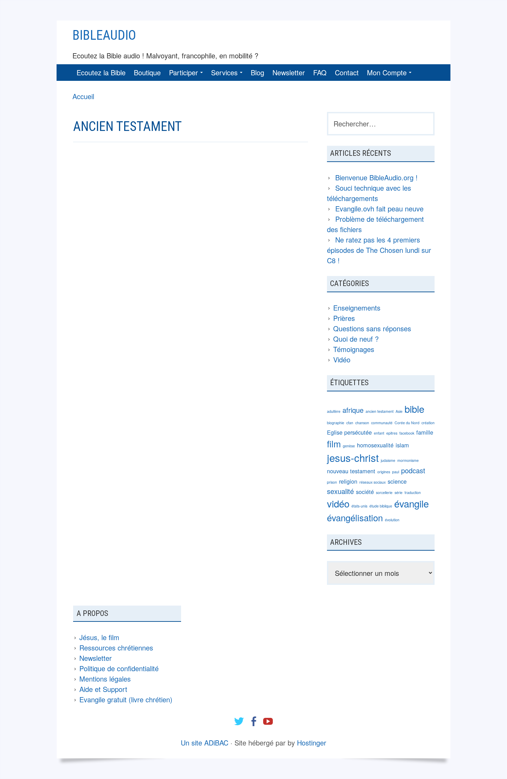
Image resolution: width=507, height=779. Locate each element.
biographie (335, 422)
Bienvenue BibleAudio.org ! (376, 177)
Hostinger (311, 743)
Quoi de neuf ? (356, 339)
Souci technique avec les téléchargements (369, 193)
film (334, 443)
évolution (392, 519)
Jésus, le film (99, 637)
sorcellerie (384, 492)
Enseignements (356, 308)
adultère (333, 411)
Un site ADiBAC (204, 743)
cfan (349, 422)
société (365, 491)
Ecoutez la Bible (101, 72)
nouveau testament (351, 471)
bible (414, 409)
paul (395, 471)
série (398, 492)
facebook (406, 433)
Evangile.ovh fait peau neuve (379, 208)
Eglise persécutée (349, 432)
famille (424, 432)
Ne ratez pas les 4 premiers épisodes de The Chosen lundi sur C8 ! (379, 250)
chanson (362, 422)
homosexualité (375, 445)
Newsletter (288, 72)
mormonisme (408, 460)
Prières (344, 318)
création (428, 422)
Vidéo (341, 359)
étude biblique (380, 506)
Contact (347, 72)
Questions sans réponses (372, 328)
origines (383, 471)
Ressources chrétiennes (116, 648)
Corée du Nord (407, 422)
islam (402, 445)
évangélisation (355, 517)
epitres (391, 433)
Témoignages (353, 349)
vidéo (338, 503)
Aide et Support (103, 689)
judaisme (388, 460)
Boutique (147, 72)
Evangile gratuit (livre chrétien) (125, 699)
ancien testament (380, 411)
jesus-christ (353, 457)
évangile (411, 503)
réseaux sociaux (372, 482)
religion (348, 481)
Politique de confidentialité (119, 668)
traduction (413, 492)
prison (332, 482)
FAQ (320, 72)
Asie (399, 411)
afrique (353, 410)
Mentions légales (105, 679)
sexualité (340, 491)
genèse (349, 445)
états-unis (359, 506)
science (397, 481)
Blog (257, 72)
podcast (413, 470)
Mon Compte (387, 72)
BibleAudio (104, 35)
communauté (381, 422)
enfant (379, 433)
